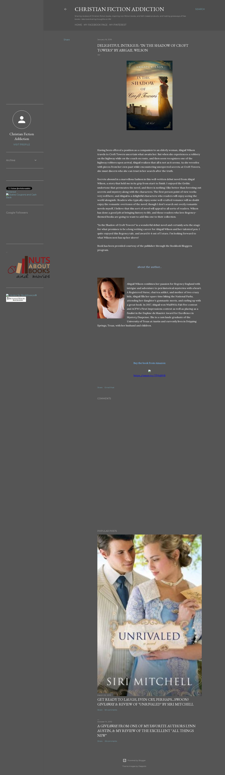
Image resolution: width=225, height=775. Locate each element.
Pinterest (11, 192)
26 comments (111, 741)
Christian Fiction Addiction (119, 9)
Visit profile (21, 144)
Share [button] (67, 39)
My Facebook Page (96, 24)
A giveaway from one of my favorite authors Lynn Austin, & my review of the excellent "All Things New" (146, 731)
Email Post (109, 387)
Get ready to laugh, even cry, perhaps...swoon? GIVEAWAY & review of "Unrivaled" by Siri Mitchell (145, 702)
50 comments (111, 710)
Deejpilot (142, 766)
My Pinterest (117, 24)
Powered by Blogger (137, 760)
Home (78, 24)
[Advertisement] (149, 500)
